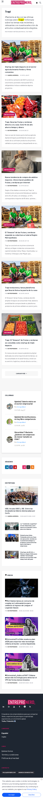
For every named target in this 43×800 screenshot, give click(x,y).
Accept (11, 795)
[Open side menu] (2, 1)
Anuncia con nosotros (25, 772)
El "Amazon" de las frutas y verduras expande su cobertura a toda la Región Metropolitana (21, 235)
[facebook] (11, 467)
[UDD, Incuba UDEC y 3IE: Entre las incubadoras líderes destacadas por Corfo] (21, 495)
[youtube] (15, 467)
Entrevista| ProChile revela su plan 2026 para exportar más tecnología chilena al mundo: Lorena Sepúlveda (20, 641)
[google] (28, 467)
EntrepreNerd (12, 130)
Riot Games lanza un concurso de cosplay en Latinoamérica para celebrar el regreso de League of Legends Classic (19, 604)
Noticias (7, 280)
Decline (31, 795)
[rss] (32, 467)
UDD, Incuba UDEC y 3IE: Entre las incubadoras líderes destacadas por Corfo (20, 510)
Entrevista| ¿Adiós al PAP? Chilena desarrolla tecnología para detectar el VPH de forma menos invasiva (21, 677)
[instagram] (24, 467)
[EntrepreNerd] (21, 3)
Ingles (4, 737)
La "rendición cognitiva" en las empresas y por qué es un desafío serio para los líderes (28, 526)
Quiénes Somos (7, 751)
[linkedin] (7, 467)
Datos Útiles (9, 114)
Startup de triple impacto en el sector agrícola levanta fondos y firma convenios (20, 69)
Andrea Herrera (13, 75)
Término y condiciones (10, 755)
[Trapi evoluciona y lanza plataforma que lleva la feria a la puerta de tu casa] (21, 272)
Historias (8, 59)
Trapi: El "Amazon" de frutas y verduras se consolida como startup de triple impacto (21, 342)
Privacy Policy (32, 789)
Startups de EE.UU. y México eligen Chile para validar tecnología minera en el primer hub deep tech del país (28, 555)
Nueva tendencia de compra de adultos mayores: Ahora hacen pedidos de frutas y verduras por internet (21, 180)
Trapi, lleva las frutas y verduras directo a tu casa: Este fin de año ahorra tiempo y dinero (19, 124)
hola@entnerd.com (9, 772)
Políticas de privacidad (10, 758)
